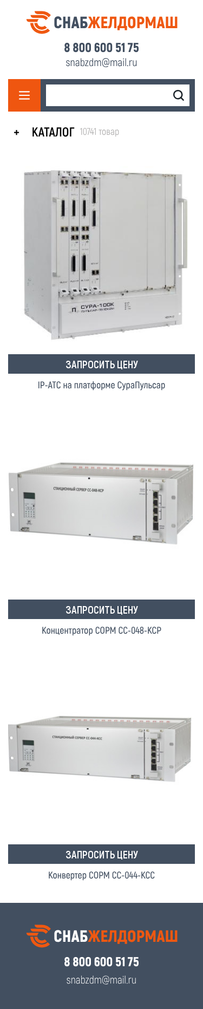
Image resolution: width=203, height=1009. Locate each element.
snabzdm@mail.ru (101, 61)
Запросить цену (102, 363)
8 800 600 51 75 (101, 47)
